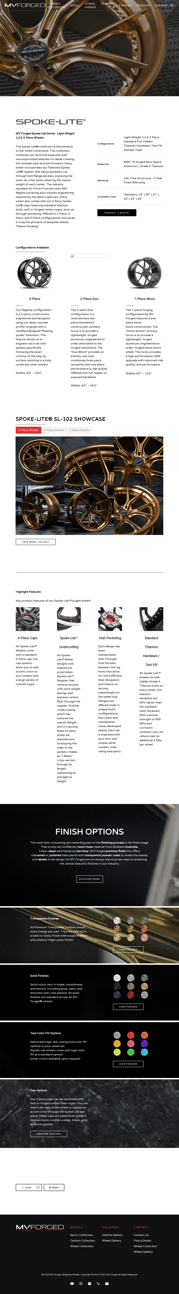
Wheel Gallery (111, 1240)
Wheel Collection (81, 1246)
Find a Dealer (143, 1240)
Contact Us (141, 1235)
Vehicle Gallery (112, 1235)
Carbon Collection (82, 1240)
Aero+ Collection (81, 1235)
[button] (116, 212)
